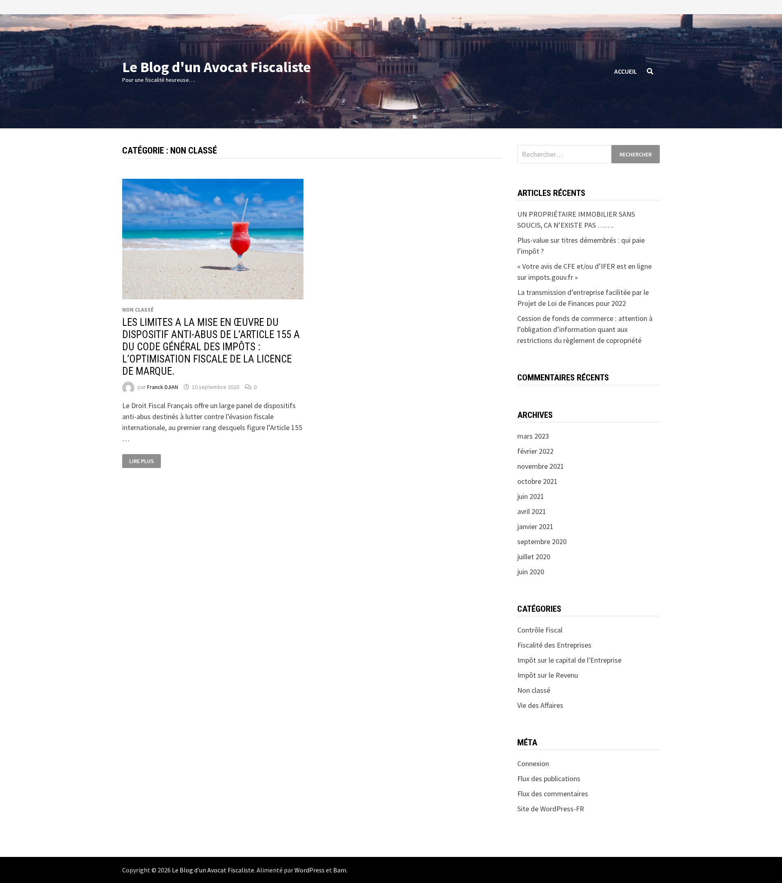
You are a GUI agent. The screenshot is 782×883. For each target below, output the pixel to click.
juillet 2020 (533, 556)
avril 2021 (531, 511)
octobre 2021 (537, 481)
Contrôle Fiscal (539, 630)
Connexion (533, 763)
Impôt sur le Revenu (547, 675)
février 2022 (535, 451)
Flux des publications (548, 778)
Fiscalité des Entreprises (554, 645)
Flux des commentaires (552, 793)
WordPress (309, 870)
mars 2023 (533, 436)
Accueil (625, 71)
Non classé (138, 309)
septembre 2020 (542, 541)
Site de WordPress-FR (550, 808)
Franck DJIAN (162, 387)
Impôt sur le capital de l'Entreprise (569, 660)
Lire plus (141, 461)
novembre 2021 (540, 466)
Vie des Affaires (540, 705)
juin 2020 (530, 571)
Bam (339, 870)
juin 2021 (530, 496)
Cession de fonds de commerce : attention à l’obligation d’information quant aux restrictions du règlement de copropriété (584, 329)
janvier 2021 (535, 526)
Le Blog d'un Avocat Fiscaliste (216, 67)
